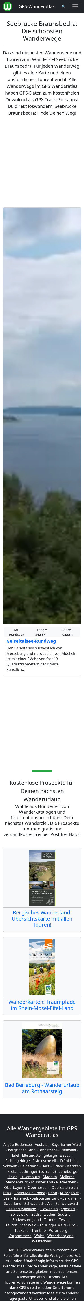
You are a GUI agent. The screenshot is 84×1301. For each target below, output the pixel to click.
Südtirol (64, 1214)
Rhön (52, 1192)
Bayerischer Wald (66, 1144)
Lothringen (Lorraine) (37, 1171)
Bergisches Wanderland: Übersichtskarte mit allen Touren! (42, 918)
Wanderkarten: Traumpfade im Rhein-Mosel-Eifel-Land (42, 1005)
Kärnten (74, 1166)
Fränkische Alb (45, 1160)
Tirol (72, 1225)
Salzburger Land (46, 1198)
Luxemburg (30, 1176)
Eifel (15, 1155)
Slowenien (49, 1208)
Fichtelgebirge (18, 1160)
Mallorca (67, 1176)
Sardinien (70, 1198)
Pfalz (7, 1192)
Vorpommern (20, 1235)
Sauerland (13, 1203)
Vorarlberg (58, 1230)
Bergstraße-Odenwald (57, 1149)
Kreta (12, 1171)
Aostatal (42, 1144)
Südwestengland (27, 1219)
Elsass (65, 1155)
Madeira (50, 1176)
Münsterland (42, 1182)
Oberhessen (38, 1187)
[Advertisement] (42, 162)
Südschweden (43, 1214)
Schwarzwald (67, 1203)
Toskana (22, 1230)
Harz (45, 1166)
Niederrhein (66, 1182)
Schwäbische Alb (38, 1203)
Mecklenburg (17, 1182)
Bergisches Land (22, 1149)
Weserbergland (60, 1235)
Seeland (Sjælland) (21, 1208)
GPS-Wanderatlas (37, 6)
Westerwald (42, 1241)
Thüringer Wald (52, 1225)
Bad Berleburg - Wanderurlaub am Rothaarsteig (42, 1088)
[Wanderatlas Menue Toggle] (75, 6)
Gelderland (29, 1166)
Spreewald (19, 1214)
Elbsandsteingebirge (39, 1155)
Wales (39, 1235)
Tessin (64, 1219)
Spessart (68, 1208)
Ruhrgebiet (69, 1192)
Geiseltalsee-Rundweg (31, 641)
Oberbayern (14, 1187)
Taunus (50, 1219)
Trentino (39, 1230)
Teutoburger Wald (21, 1225)
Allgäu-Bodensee (17, 1144)
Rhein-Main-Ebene (29, 1192)
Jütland (58, 1166)
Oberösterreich (65, 1187)
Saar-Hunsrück (16, 1198)
